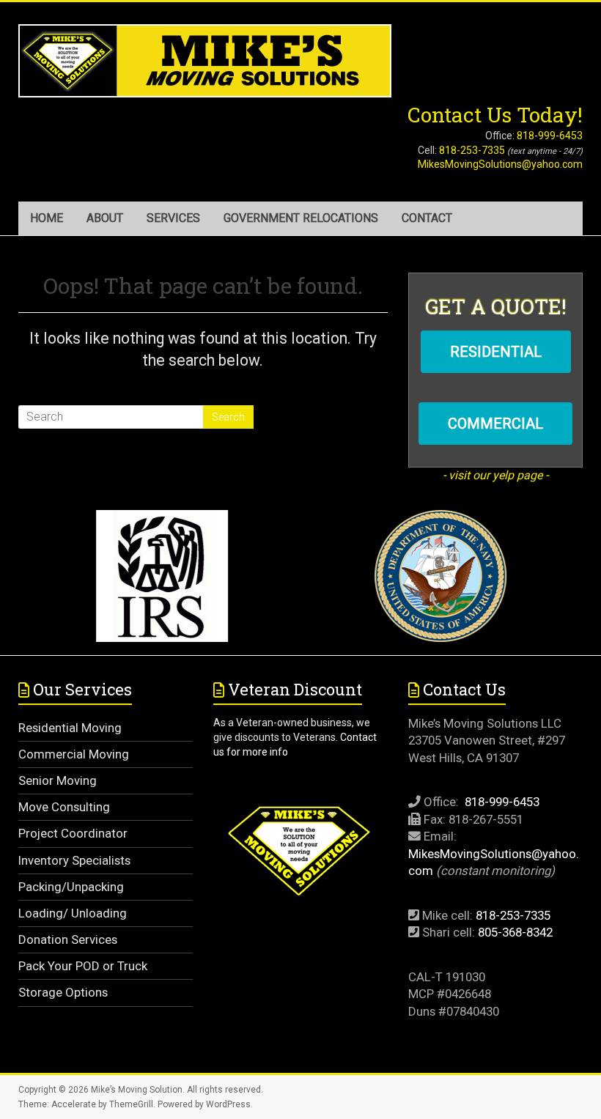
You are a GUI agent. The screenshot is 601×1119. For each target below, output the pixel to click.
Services (173, 218)
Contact (427, 218)
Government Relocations (301, 218)
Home (46, 218)
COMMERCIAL (495, 423)
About (104, 218)
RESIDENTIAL (496, 352)
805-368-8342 (515, 932)
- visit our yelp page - (495, 475)
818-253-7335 (472, 150)
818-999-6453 (550, 135)
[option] (161, 582)
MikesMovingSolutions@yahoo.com (500, 164)
